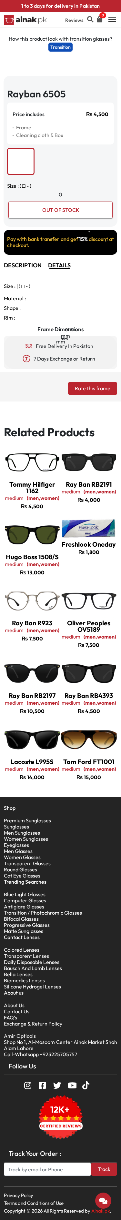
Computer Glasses (25, 900)
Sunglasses (16, 826)
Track (104, 1169)
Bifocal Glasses (21, 919)
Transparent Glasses (27, 863)
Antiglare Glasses (24, 906)
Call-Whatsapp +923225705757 (40, 1054)
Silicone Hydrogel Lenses (32, 986)
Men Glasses (18, 851)
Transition (60, 47)
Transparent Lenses (26, 956)
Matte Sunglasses (23, 931)
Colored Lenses (21, 950)
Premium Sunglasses (27, 820)
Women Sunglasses (26, 839)
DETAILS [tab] (59, 265)
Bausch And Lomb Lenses (33, 968)
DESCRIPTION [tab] (23, 265)
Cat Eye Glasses (22, 875)
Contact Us (16, 1011)
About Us (14, 1005)
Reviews (74, 20)
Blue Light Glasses (24, 894)
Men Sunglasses (22, 832)
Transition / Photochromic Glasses (43, 912)
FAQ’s (10, 1017)
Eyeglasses (16, 845)
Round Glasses (20, 869)
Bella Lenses (18, 974)
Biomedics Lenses (24, 980)
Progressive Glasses (27, 925)
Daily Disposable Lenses (31, 962)
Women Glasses (22, 857)
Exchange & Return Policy (33, 1023)
